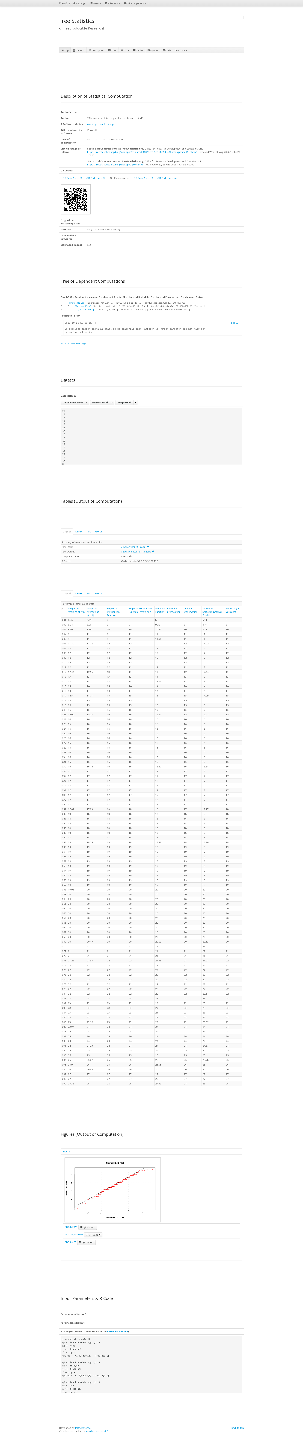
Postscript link (72, 1234)
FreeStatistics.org (72, 3)
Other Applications (136, 3)
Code (168, 50)
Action (181, 50)
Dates (79, 50)
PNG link (69, 1226)
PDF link (69, 1242)
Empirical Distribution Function (113, 612)
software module (117, 1331)
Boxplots (123, 402)
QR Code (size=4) (119, 177)
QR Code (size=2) (72, 177)
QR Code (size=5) (143, 177)
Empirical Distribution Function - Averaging (140, 610)
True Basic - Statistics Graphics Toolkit (212, 612)
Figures (154, 50)
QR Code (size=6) (167, 177)
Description (98, 50)
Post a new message (73, 343)
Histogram (99, 402)
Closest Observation (190, 610)
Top (66, 50)
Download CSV (71, 402)
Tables (139, 50)
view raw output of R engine (136, 551)
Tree (113, 50)
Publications (113, 3)
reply (234, 323)
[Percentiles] (77, 303)
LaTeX (78, 531)
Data (126, 50)
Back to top (237, 1427)
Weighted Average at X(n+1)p (93, 612)
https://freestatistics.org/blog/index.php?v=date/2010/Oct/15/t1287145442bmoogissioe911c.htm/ (142, 151)
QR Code (87, 1227)
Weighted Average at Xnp (76, 610)
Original (67, 531)
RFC (89, 531)
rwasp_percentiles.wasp (100, 124)
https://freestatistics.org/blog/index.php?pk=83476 (115, 164)
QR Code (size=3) (96, 177)
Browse (97, 3)
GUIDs (99, 531)
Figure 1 (67, 1151)
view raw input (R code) (134, 546)
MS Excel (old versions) (233, 610)
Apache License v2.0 (97, 1431)
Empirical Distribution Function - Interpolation (168, 610)
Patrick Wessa (83, 1427)
